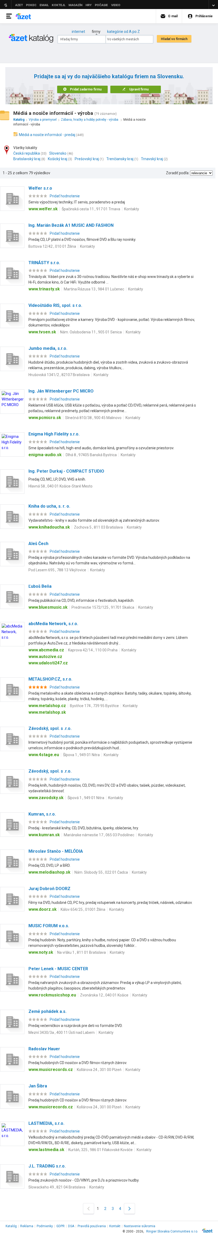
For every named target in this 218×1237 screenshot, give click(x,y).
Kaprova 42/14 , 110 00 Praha (93, 650)
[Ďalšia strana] (129, 1208)
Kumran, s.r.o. (42, 814)
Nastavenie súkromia (139, 1226)
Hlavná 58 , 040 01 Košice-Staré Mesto (60, 486)
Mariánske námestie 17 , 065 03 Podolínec (99, 835)
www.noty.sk (40, 952)
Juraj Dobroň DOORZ (49, 888)
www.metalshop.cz (47, 705)
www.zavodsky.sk (46, 797)
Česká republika (26, 153)
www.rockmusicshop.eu (52, 995)
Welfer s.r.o (40, 188)
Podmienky (45, 1226)
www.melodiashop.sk (49, 872)
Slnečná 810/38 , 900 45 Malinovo (93, 418)
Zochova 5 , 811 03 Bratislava (98, 527)
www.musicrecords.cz (50, 1069)
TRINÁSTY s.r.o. (44, 262)
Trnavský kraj (152, 159)
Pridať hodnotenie (65, 196)
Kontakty (131, 209)
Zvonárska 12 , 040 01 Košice (104, 995)
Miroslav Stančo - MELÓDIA (55, 851)
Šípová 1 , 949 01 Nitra (86, 798)
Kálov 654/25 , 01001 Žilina (83, 909)
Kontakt (114, 1226)
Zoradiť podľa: (177, 173)
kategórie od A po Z (123, 31)
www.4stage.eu (43, 754)
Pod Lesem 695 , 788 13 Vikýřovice (57, 570)
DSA (71, 1226)
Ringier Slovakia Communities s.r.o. (172, 1231)
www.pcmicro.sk (44, 417)
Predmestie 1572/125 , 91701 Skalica (103, 607)
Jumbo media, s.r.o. (47, 348)
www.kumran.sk (44, 834)
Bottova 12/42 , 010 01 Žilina (52, 246)
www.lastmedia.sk (46, 1149)
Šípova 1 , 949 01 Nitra (81, 755)
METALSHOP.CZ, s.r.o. (50, 679)
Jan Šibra (37, 1085)
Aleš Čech (38, 543)
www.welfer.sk (43, 208)
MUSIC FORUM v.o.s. (48, 925)
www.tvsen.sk (42, 331)
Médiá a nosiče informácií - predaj (47, 135)
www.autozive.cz (45, 656)
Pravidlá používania (92, 1226)
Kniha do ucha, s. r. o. (49, 506)
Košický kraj (57, 159)
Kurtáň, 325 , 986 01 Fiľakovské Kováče (100, 1150)
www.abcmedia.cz (46, 649)
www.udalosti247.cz (48, 662)
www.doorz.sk (42, 909)
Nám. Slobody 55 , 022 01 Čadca (101, 872)
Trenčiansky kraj (119, 159)
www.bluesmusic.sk (48, 607)
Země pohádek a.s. (47, 1011)
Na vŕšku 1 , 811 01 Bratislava (81, 952)
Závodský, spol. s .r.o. (50, 728)
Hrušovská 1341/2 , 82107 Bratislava (59, 375)
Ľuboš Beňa (40, 586)
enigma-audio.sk (45, 454)
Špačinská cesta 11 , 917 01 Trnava (91, 209)
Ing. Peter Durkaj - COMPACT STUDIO (66, 471)
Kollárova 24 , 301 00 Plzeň (99, 1070)
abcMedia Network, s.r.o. (53, 623)
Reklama (26, 1226)
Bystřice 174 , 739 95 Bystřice (94, 706)
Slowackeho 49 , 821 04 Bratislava (56, 1187)
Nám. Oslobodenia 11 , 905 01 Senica (91, 332)
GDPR (60, 1226)
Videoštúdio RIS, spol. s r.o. (55, 305)
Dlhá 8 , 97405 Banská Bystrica (91, 455)
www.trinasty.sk (44, 288)
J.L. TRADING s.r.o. (47, 1166)
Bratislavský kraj (26, 159)
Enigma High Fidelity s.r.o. (53, 434)
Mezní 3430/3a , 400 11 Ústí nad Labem (61, 1032)
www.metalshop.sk (47, 712)
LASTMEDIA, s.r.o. (46, 1123)
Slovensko (57, 153)
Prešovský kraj (87, 159)
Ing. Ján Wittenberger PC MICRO (61, 391)
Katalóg (11, 1226)
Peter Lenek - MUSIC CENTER (58, 968)
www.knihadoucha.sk (49, 527)
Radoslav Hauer (44, 1048)
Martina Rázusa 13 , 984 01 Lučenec (94, 289)
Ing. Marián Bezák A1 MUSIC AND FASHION (71, 225)
